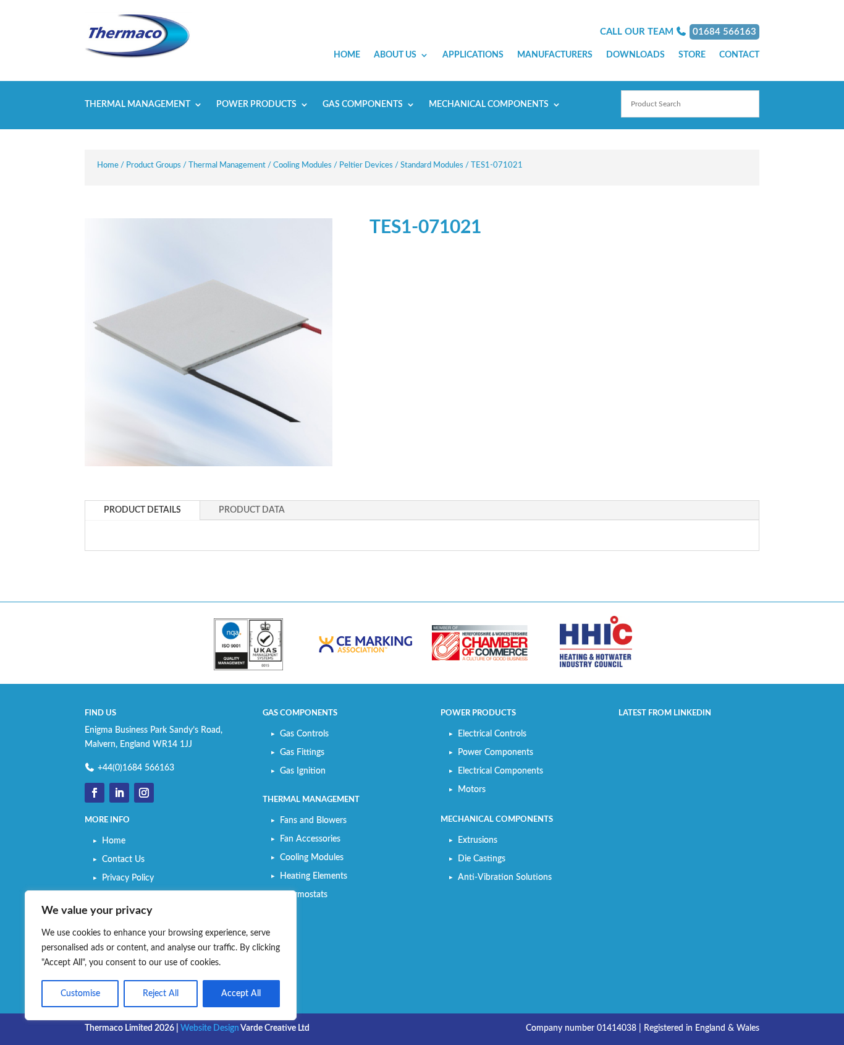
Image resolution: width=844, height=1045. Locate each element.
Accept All (241, 993)
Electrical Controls (492, 734)
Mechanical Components (489, 104)
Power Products (256, 104)
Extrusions (477, 840)
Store (692, 55)
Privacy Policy (128, 878)
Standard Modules (431, 165)
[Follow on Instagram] (144, 793)
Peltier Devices (366, 165)
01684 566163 (724, 31)
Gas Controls (304, 734)
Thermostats (303, 894)
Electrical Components (500, 771)
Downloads (635, 55)
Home (347, 55)
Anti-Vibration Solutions (505, 877)
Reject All (161, 993)
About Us (395, 55)
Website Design (209, 1028)
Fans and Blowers (313, 820)
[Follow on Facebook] (94, 793)
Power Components (495, 752)
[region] (161, 955)
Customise (80, 993)
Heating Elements (313, 876)
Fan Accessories (310, 839)
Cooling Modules (302, 165)
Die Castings (481, 859)
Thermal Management (137, 104)
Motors (472, 789)
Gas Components (363, 104)
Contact (739, 55)
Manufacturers (555, 55)
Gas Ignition (303, 771)
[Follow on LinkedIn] (119, 793)
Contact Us (123, 859)
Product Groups (153, 165)
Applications (473, 55)
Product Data (252, 510)
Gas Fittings (302, 752)
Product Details (142, 510)
